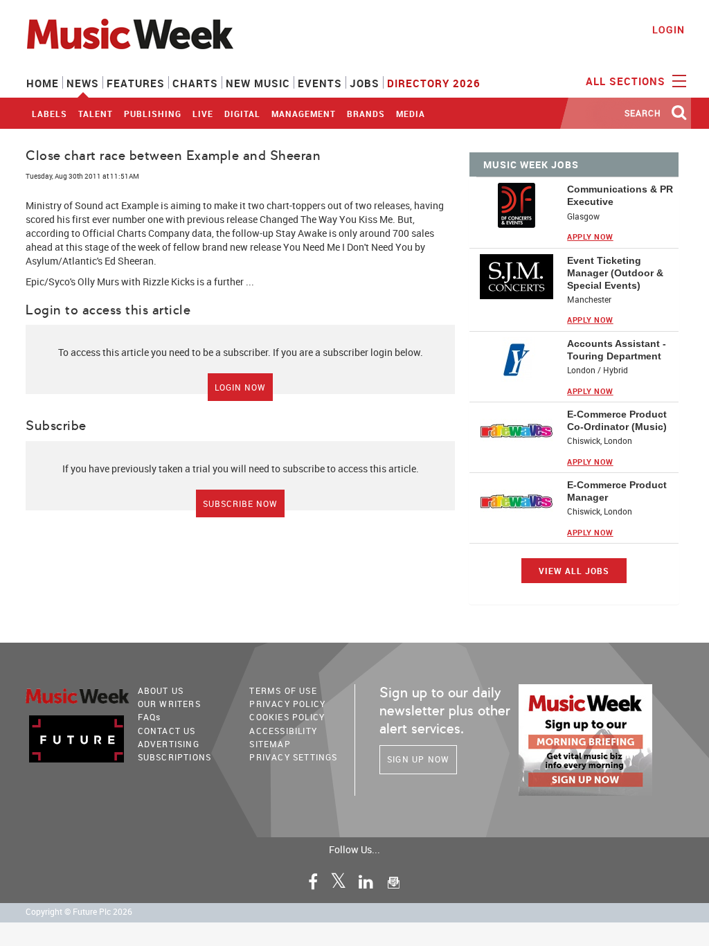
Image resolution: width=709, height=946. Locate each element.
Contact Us (167, 730)
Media (410, 113)
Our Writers (169, 703)
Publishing (152, 113)
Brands (366, 113)
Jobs (364, 83)
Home (42, 83)
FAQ (149, 716)
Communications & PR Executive (620, 195)
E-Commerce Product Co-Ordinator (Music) (617, 420)
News (82, 83)
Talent (95, 113)
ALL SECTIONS (627, 81)
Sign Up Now (418, 759)
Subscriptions (175, 756)
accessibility (283, 730)
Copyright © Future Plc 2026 (79, 912)
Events (320, 83)
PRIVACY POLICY (287, 703)
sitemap (269, 743)
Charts (195, 83)
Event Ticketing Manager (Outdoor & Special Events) (615, 273)
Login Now (240, 387)
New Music (258, 83)
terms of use (282, 690)
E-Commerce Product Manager (617, 491)
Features (136, 83)
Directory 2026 (434, 83)
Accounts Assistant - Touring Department (616, 350)
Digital (242, 113)
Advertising (168, 743)
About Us (161, 690)
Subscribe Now (240, 503)
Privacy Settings (293, 756)
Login (668, 29)
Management (303, 113)
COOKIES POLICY (287, 716)
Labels (49, 113)
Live (202, 113)
